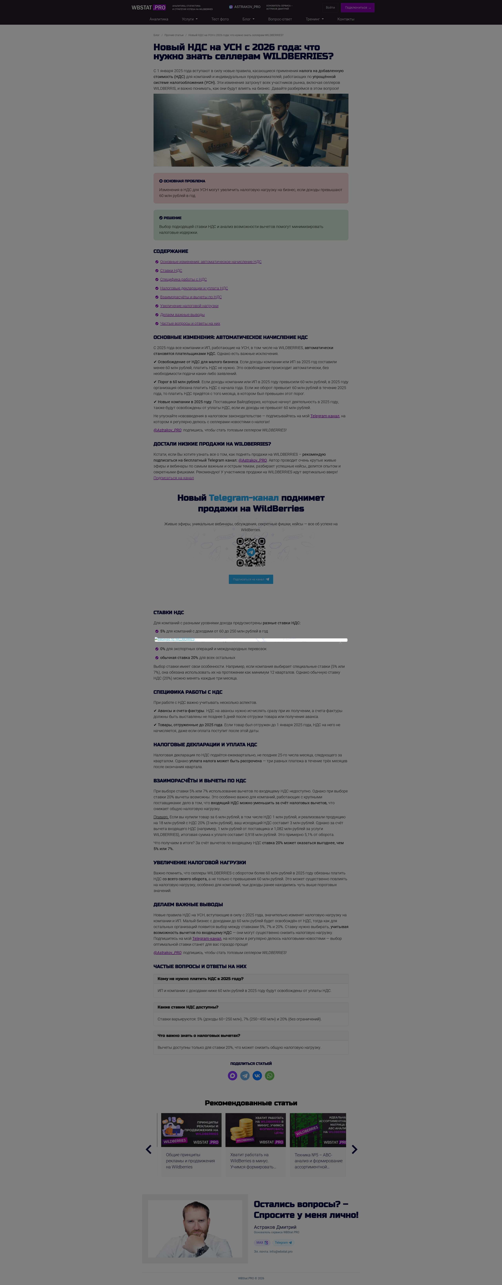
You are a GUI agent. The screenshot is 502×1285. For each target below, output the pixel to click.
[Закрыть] (340, 642)
